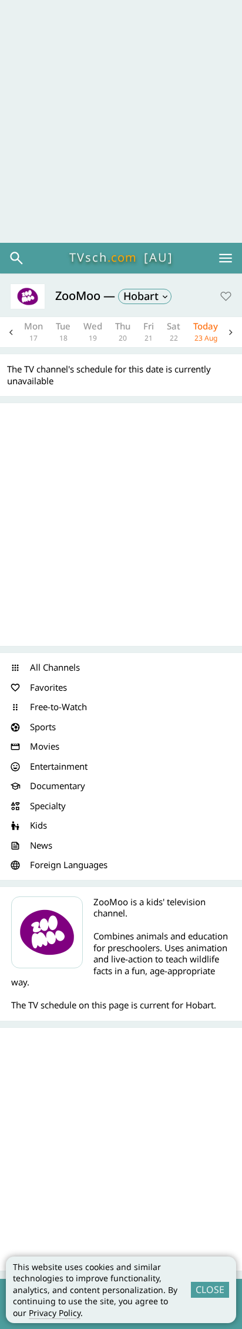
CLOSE (210, 1289)
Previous (11, 332)
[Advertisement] (121, 121)
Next (230, 332)
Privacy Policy (54, 1312)
